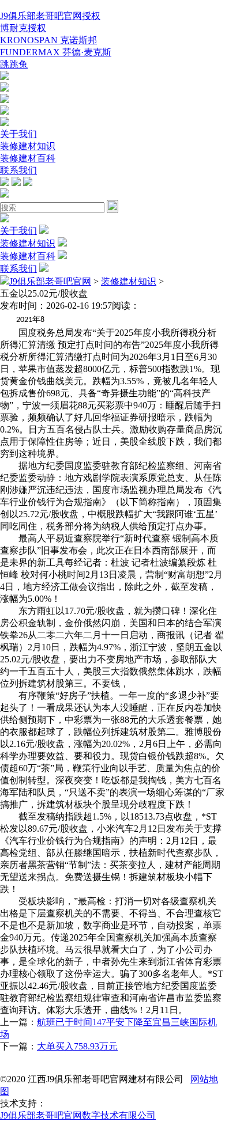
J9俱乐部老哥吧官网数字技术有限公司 (78, 1115)
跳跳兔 (14, 64)
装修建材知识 (27, 146)
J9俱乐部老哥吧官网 (50, 281)
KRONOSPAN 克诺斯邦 (48, 40)
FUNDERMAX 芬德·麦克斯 (55, 52)
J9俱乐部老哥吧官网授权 (50, 16)
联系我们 (18, 170)
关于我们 (18, 134)
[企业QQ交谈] (4, 77)
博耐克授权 (23, 28)
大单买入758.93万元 (77, 1046)
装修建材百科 (27, 158)
